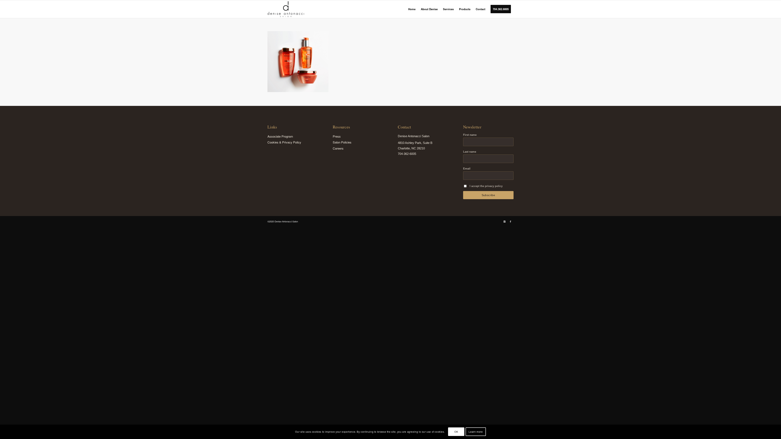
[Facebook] (510, 221)
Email (466, 168)
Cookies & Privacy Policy (284, 142)
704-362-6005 (407, 153)
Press (337, 136)
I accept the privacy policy (486, 186)
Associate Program (280, 136)
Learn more (476, 432)
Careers (338, 148)
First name (470, 134)
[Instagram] (504, 221)
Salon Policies (342, 142)
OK (456, 432)
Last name (469, 151)
